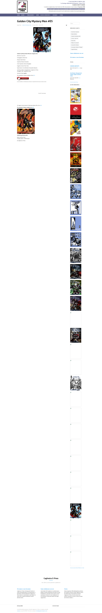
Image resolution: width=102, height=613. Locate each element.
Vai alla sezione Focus (74, 82)
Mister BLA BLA (74, 34)
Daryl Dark (73, 40)
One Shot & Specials (75, 31)
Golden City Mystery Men (75, 36)
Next (73, 87)
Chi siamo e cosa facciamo (77, 57)
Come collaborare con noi (76, 53)
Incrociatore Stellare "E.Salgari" (76, 47)
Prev (71, 87)
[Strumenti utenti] (66, 25)
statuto (18, 610)
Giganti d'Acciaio (74, 49)
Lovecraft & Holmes (75, 45)
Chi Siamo (55, 15)
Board (22, 15)
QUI (34, 75)
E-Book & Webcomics (45, 15)
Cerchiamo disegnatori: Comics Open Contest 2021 (76, 74)
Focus (79, 68)
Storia (61, 15)
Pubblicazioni (30, 15)
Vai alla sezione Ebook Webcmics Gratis (77, 567)
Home (18, 15)
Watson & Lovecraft (75, 42)
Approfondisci (82, 11)
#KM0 (37, 15)
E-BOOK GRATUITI (74, 66)
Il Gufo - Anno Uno (74, 38)
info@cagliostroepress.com (41, 610)
